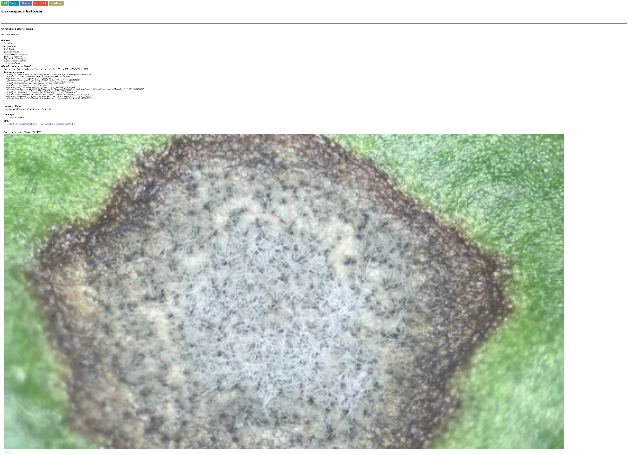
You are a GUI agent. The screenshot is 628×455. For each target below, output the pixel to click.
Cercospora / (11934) (18, 117)
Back (5, 3)
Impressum (8, 453)
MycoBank (40, 3)
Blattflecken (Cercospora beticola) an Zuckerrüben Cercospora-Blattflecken (42, 124)
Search (14, 3)
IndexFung (56, 3)
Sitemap (26, 3)
